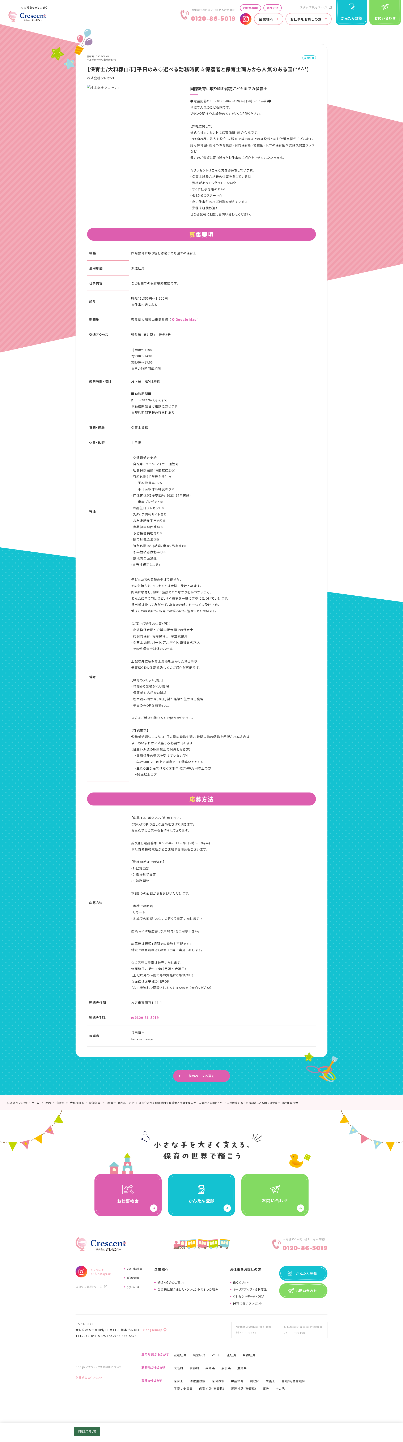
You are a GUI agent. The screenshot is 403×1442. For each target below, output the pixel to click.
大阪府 (178, 1368)
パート (216, 1355)
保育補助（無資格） (212, 1388)
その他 (280, 1388)
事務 (266, 1388)
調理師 (255, 1381)
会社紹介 (273, 8)
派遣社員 (180, 1355)
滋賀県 (242, 1368)
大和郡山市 (77, 1102)
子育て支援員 (183, 1388)
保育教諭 (218, 1381)
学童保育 (237, 1381)
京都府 (194, 1368)
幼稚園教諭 (197, 1381)
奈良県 (60, 1102)
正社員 (232, 1355)
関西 (48, 1102)
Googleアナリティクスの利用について (98, 1367)
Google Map (186, 319)
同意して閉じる (87, 1431)
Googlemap (153, 1330)
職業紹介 (199, 1355)
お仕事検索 (250, 8)
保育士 (178, 1381)
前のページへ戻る (201, 1076)
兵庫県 (210, 1368)
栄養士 (270, 1381)
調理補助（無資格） (244, 1388)
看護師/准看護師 (293, 1381)
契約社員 (249, 1355)
